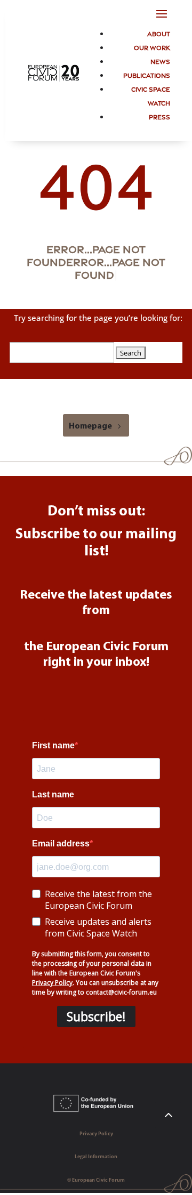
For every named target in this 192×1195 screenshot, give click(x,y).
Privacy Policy (96, 1133)
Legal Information (96, 1156)
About (158, 33)
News (160, 61)
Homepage (90, 426)
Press (159, 116)
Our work (152, 47)
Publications (146, 75)
